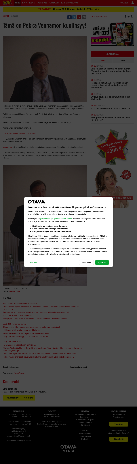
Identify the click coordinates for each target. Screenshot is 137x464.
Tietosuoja (32, 262)
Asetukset (86, 262)
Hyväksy (102, 262)
